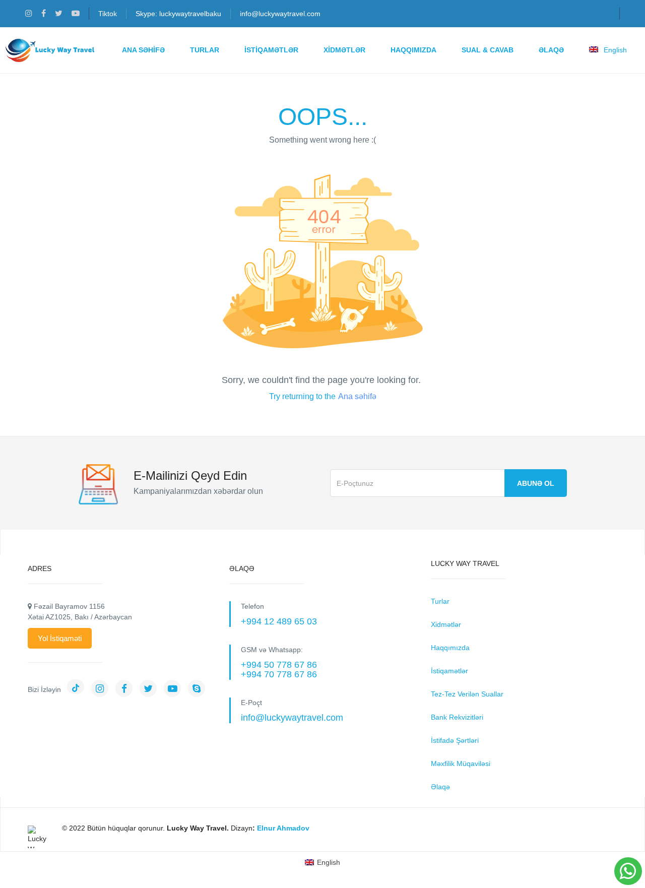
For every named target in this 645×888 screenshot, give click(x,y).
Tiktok (107, 14)
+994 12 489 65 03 (279, 621)
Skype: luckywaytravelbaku (178, 14)
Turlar (204, 50)
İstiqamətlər (271, 50)
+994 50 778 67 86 (279, 665)
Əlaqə (551, 50)
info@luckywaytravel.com (280, 14)
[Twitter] (151, 689)
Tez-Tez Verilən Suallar (467, 694)
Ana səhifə (357, 396)
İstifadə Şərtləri (455, 740)
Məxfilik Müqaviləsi (460, 763)
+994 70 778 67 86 (279, 674)
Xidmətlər (344, 50)
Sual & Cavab (487, 50)
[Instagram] (102, 689)
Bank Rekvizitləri (457, 717)
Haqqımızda (413, 50)
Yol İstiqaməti (60, 638)
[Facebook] (126, 689)
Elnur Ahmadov (283, 828)
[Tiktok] (78, 689)
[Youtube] (175, 689)
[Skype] (199, 689)
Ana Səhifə (143, 50)
